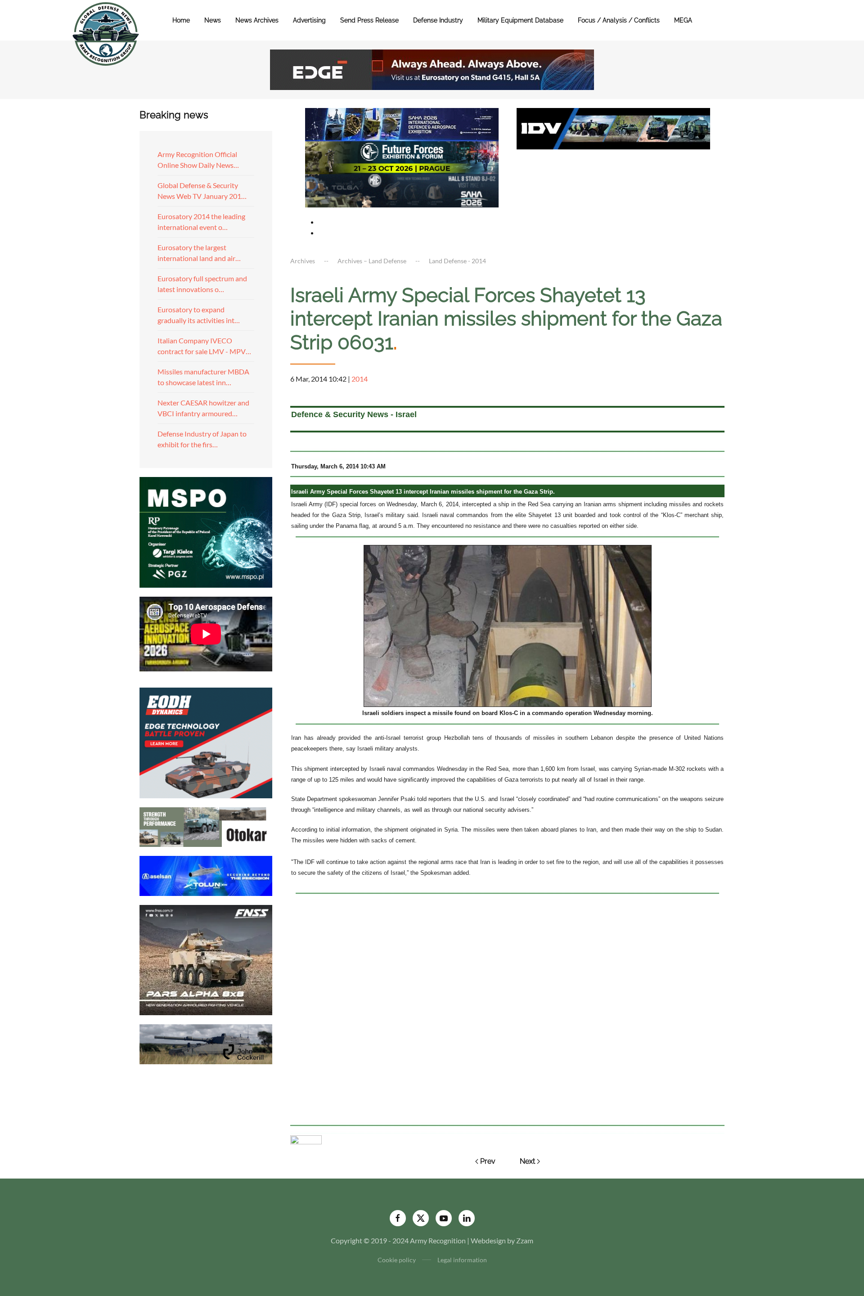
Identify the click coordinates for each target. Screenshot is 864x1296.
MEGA (683, 20)
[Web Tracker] (306, 1138)
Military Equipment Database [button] (520, 20)
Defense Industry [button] (438, 20)
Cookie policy (397, 1260)
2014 (359, 378)
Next (527, 1161)
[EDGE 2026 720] (432, 68)
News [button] (212, 20)
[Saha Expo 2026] (402, 123)
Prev (487, 1161)
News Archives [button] (257, 20)
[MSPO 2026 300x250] (206, 531)
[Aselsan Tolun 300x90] (206, 874)
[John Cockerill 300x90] (206, 1043)
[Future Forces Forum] (402, 156)
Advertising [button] (309, 20)
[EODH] (206, 742)
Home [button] (181, 20)
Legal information (462, 1260)
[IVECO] (613, 127)
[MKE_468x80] (402, 189)
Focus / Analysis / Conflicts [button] (619, 20)
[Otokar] (206, 826)
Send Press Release (369, 20)
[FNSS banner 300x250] (206, 959)
